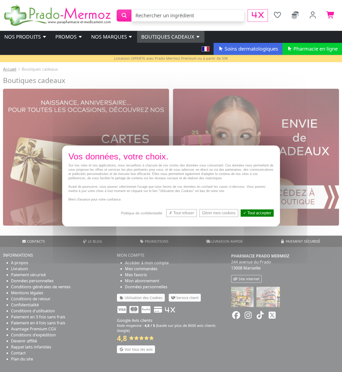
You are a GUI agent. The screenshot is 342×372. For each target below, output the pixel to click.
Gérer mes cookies (218, 213)
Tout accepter (258, 213)
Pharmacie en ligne (315, 48)
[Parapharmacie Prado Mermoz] (58, 15)
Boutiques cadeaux (168, 36)
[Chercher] (124, 16)
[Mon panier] (330, 15)
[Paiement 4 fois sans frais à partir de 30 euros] (258, 15)
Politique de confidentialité (141, 213)
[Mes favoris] (277, 15)
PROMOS (66, 36)
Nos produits (23, 36)
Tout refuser (183, 213)
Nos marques (109, 36)
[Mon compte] (312, 15)
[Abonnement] (295, 15)
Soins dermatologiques (250, 48)
